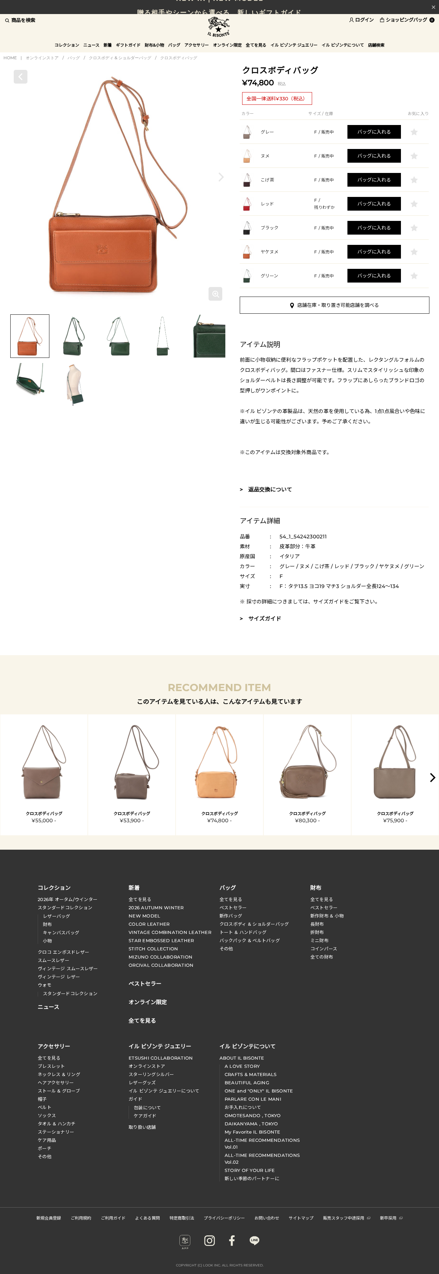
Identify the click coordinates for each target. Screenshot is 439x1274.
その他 (226, 948)
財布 (47, 924)
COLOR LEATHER (149, 924)
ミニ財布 (319, 940)
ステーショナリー (56, 1132)
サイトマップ (301, 1218)
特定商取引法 (181, 1218)
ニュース (91, 45)
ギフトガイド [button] (128, 45)
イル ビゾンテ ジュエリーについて (164, 1091)
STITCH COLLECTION (153, 948)
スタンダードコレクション (65, 907)
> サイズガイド (260, 618)
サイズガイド (328, 601)
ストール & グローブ (59, 1091)
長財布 (317, 924)
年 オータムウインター (67, 899)
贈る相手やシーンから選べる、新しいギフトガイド (219, 7)
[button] (221, 177)
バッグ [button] (174, 45)
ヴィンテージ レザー (59, 976)
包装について (147, 1107)
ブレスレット (51, 1066)
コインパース (323, 948)
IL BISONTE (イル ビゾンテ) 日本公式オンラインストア (219, 27)
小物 (47, 941)
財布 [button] (315, 887)
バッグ (74, 57)
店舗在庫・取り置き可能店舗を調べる (338, 305)
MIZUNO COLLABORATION (160, 957)
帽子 (42, 1099)
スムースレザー (53, 960)
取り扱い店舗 (142, 1127)
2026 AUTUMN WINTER (156, 907)
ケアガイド (145, 1116)
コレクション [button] (67, 45)
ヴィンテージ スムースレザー (68, 968)
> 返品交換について (266, 489)
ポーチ (44, 1148)
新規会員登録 (48, 1218)
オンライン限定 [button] (227, 45)
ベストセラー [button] (145, 983)
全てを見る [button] (256, 45)
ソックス (47, 1115)
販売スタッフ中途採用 (343, 1218)
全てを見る (140, 899)
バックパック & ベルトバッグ (250, 940)
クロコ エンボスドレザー (63, 952)
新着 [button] (108, 45)
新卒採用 (388, 1218)
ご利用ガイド (113, 1218)
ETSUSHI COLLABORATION (161, 1058)
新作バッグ (231, 916)
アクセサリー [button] (197, 45)
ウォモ (44, 985)
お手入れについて (243, 1107)
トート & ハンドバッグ (243, 932)
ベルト (44, 1107)
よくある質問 (147, 1218)
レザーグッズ (142, 1082)
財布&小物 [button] (154, 45)
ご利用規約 (81, 1218)
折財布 (317, 932)
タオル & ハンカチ (57, 1123)
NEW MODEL (144, 916)
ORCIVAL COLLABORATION (161, 965)
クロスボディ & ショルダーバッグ (120, 57)
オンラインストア (42, 57)
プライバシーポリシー (224, 1218)
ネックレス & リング (59, 1074)
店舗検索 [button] (376, 45)
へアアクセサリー (56, 1082)
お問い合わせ (266, 1218)
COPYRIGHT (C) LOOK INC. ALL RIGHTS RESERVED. (219, 1265)
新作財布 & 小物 (327, 916)
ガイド (135, 1099)
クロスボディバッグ (178, 57)
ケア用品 (47, 1140)
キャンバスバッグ (61, 932)
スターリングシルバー (151, 1074)
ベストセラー (233, 907)
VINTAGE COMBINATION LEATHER (170, 932)
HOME (10, 57)
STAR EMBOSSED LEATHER (161, 940)
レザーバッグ (56, 916)
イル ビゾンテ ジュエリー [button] (294, 45)
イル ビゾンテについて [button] (343, 45)
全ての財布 (321, 957)
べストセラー (324, 907)
